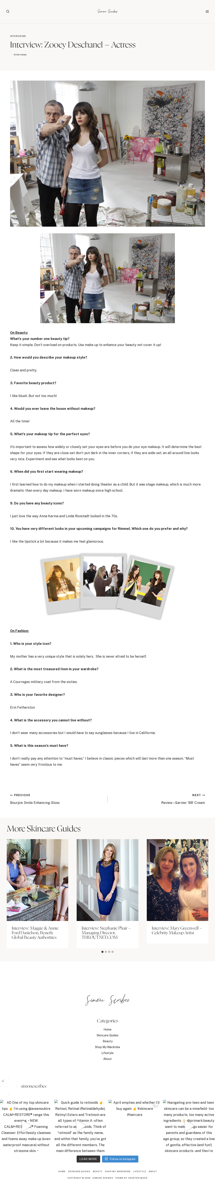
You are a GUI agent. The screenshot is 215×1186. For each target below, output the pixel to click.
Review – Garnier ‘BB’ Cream (183, 799)
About (107, 1059)
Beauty (108, 1041)
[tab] (102, 952)
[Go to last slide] (11, 893)
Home (107, 1029)
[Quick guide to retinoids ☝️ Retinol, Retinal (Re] (80, 1126)
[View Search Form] (7, 11)
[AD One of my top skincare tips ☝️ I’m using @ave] (26, 1126)
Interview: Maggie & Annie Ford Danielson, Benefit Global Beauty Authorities (35, 933)
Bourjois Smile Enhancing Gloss (35, 799)
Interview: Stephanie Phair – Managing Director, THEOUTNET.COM (106, 933)
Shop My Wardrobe (107, 1047)
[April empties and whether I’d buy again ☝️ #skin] (135, 1126)
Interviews (18, 36)
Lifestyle (107, 1053)
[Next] (203, 893)
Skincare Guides (107, 1035)
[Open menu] (207, 11)
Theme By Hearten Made (131, 1178)
